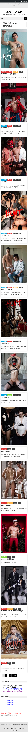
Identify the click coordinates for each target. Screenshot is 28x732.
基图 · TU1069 (14, 12)
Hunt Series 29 (6, 665)
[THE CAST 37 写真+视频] (14, 49)
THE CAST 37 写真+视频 (8, 74)
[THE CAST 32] (14, 372)
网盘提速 (14, 728)
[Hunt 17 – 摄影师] (14, 264)
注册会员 (14, 5)
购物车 (22, 4)
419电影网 (8, 4)
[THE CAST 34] (14, 210)
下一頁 (14, 675)
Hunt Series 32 (6, 505)
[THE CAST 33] (14, 318)
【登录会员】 (17, 1)
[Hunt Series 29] (14, 639)
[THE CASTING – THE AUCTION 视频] (14, 586)
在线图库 (4, 125)
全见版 (21, 72)
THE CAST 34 (5, 236)
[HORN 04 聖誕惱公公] (14, 534)
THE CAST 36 (5, 128)
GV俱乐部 (15, 4)
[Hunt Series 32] (14, 480)
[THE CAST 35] (14, 156)
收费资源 (10, 72)
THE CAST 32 (5, 397)
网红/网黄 (15, 72)
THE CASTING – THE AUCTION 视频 (12, 611)
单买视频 (4, 72)
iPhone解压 (21, 728)
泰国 (19, 125)
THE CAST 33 (5, 343)
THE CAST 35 (5, 182)
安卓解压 (14, 730)
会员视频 (10, 395)
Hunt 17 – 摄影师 (6, 289)
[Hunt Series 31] (14, 426)
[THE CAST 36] (14, 102)
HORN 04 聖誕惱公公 (7, 559)
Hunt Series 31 (6, 451)
